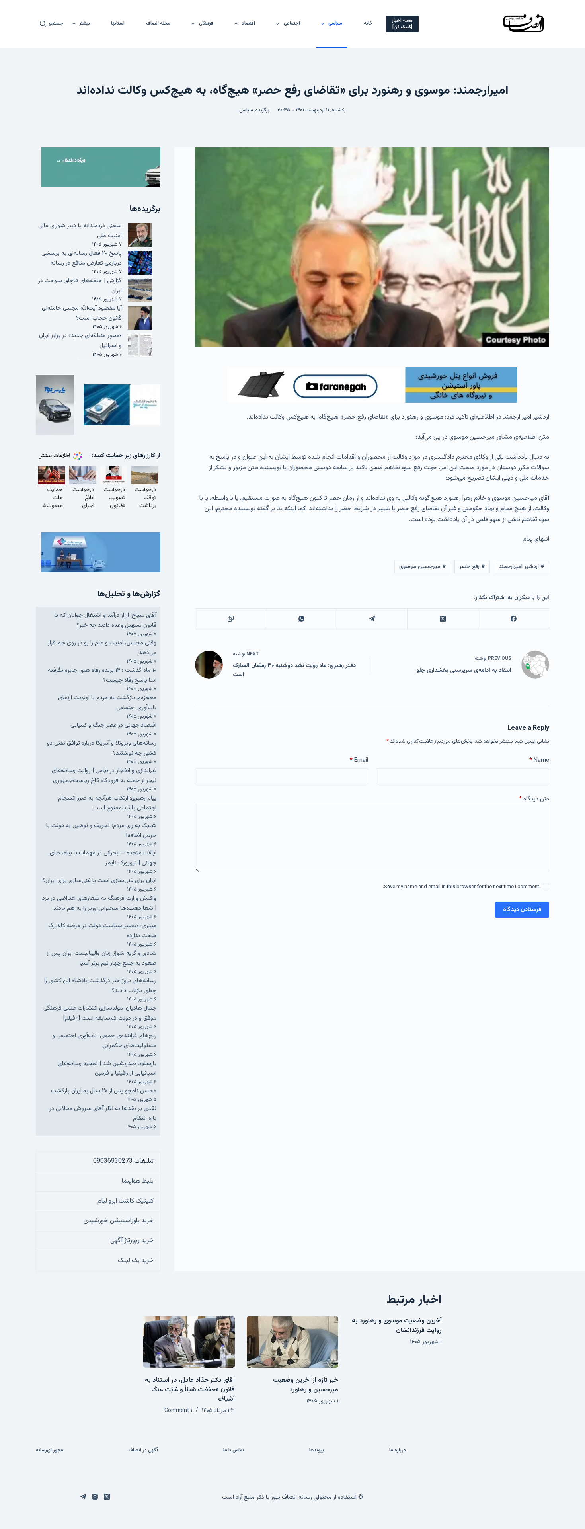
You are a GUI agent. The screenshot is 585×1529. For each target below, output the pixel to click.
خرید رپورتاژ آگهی (132, 1241)
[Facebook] (513, 619)
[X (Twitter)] (442, 619)
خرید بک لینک (136, 1261)
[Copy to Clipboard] (230, 619)
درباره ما (397, 1450)
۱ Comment (178, 1410)
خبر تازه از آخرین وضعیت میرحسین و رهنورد (305, 1385)
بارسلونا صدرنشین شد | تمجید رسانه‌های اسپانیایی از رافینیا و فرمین (107, 1068)
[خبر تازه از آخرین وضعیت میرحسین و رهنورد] (292, 1342)
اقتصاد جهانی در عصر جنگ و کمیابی (113, 725)
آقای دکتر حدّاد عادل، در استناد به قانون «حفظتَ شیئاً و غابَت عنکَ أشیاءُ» (190, 1389)
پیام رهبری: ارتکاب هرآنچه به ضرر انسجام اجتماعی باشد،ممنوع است (107, 803)
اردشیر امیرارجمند (521, 566)
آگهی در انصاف (143, 1450)
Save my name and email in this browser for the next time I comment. (461, 887)
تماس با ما (233, 1450)
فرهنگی (206, 23)
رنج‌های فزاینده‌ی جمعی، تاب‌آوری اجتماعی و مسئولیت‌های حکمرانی (104, 1040)
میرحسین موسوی (422, 566)
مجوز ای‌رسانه (49, 1450)
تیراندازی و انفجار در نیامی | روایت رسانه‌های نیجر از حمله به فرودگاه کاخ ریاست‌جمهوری (104, 775)
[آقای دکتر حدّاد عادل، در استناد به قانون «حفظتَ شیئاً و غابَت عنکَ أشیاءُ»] (189, 1342)
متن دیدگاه (534, 799)
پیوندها (316, 1450)
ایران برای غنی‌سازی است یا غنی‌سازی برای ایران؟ (99, 880)
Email (359, 760)
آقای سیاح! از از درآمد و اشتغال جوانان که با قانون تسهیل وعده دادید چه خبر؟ (105, 620)
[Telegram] (372, 619)
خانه (368, 23)
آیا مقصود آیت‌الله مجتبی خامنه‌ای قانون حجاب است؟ (82, 313)
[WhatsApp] (301, 619)
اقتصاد (248, 23)
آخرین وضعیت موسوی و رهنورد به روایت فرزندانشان (397, 1326)
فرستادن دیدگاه (522, 909)
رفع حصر (472, 566)
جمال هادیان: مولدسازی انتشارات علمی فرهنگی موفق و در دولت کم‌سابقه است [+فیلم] (99, 1013)
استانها (118, 23)
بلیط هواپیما (138, 1181)
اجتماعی (292, 23)
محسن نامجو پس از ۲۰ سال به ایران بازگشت (103, 1091)
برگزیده (262, 110)
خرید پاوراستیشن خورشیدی (119, 1221)
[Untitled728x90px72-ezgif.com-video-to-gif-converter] (372, 385)
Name (539, 760)
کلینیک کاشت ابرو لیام (126, 1201)
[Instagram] (95, 1497)
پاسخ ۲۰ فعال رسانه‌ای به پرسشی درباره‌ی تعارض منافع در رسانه (81, 258)
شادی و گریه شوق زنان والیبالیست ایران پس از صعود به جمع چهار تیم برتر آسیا (101, 958)
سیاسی (335, 23)
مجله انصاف (158, 23)
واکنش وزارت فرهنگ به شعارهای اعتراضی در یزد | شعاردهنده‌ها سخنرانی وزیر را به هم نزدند (99, 903)
